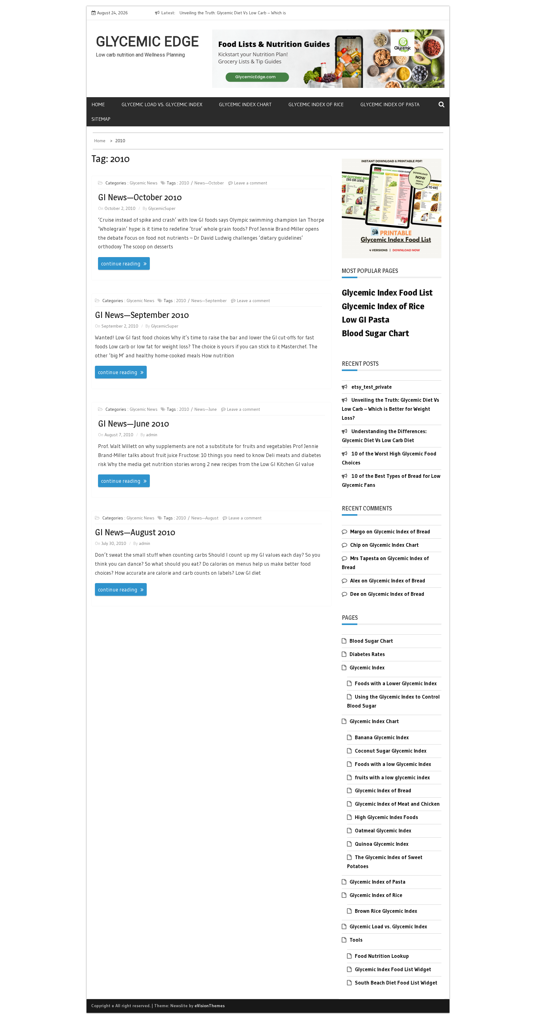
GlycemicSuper (162, 208)
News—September (209, 300)
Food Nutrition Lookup (382, 956)
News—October (209, 183)
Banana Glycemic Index (382, 737)
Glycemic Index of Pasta (389, 104)
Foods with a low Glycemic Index (393, 764)
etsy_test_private (371, 386)
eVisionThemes (209, 1005)
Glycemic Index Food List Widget (393, 969)
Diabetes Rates (367, 654)
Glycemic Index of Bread (402, 531)
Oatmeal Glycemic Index (383, 830)
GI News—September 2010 (142, 315)
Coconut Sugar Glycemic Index (391, 750)
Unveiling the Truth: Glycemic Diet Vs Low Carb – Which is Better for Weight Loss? (390, 408)
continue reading (121, 263)
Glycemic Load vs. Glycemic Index (162, 104)
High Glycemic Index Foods (386, 817)
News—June (205, 409)
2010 (184, 183)
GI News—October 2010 (140, 197)
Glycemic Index (367, 667)
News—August (204, 518)
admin (151, 434)
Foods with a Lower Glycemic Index (396, 683)
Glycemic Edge (147, 42)
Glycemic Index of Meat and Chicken (397, 803)
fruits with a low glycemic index (392, 777)
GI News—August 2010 (135, 532)
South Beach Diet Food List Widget (396, 982)
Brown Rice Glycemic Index (386, 911)
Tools (356, 939)
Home (98, 104)
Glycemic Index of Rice (316, 104)
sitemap (101, 119)
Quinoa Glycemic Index (382, 843)
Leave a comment (250, 183)
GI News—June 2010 (133, 423)
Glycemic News (144, 183)
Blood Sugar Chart (371, 640)
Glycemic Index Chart (245, 104)
